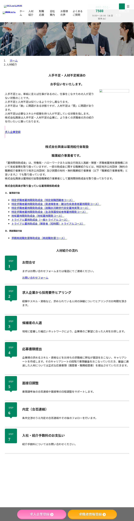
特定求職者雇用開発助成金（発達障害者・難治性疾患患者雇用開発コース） (56, 204)
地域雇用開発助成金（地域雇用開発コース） (37, 216)
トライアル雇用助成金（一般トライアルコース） (40, 220)
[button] (123, 13)
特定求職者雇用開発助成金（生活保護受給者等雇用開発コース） (49, 212)
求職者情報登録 (90, 514)
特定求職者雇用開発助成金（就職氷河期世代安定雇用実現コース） (50, 208)
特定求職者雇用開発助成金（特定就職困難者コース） (43, 200)
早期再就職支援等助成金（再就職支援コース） (39, 238)
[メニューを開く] (128, 6)
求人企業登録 (40, 514)
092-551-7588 (116, 468)
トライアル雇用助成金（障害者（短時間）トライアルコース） (48, 223)
